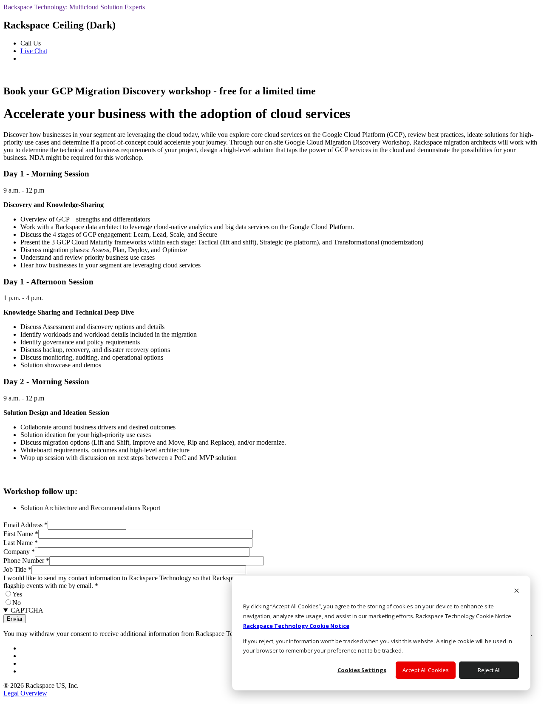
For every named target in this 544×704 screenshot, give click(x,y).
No (16, 602)
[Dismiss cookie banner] (516, 591)
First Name (20, 533)
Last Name (20, 542)
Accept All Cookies (425, 670)
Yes (17, 594)
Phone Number (26, 560)
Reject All (489, 670)
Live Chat (33, 50)
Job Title (17, 569)
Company (19, 551)
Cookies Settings (361, 670)
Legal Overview (25, 693)
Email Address (25, 524)
